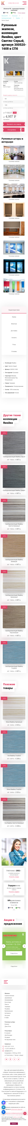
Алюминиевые (9, 1000)
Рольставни (8, 1030)
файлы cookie (16, 1117)
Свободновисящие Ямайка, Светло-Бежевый (14, 525)
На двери (7, 1037)
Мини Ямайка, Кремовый (14, 722)
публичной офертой (16, 1109)
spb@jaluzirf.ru (9, 1050)
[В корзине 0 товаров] (24, 1113)
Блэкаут (7, 1024)
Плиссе (7, 1004)
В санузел (7, 1033)
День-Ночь (8, 1026)
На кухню (7, 1015)
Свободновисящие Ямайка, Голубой (14, 667)
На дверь (7, 1008)
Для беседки (8, 1035)
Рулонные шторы (10, 1022)
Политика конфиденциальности (14, 1113)
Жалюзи (7, 993)
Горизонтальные (9, 995)
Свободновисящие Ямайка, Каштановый (14, 631)
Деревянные (8, 997)
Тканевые (7, 1006)
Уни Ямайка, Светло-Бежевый (14, 823)
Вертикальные (9, 1011)
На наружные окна (10, 1039)
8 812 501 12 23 (14, 3)
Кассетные (8, 1002)
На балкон (8, 1013)
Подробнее (14, 953)
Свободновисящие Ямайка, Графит (14, 490)
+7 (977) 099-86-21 (10, 1048)
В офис (7, 1017)
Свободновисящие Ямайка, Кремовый (14, 596)
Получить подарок (14, 892)
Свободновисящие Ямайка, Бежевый (14, 560)
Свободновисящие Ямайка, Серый (14, 456)
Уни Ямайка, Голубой (14, 755)
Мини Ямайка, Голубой (14, 789)
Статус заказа (21, 13)
